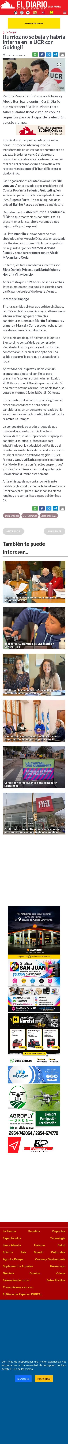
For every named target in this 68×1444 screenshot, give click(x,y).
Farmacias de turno (16, 1280)
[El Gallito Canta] (15, 12)
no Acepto (44, 1379)
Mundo (38, 1252)
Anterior (13, 531)
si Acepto (23, 1379)
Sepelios (34, 1231)
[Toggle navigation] (65, 12)
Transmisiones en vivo (18, 1287)
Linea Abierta (12, 1245)
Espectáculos (12, 1238)
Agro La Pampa (13, 1259)
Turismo (39, 1245)
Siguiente (54, 531)
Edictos (8, 1252)
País (23, 1252)
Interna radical (12, 515)
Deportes (58, 1231)
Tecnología (57, 1238)
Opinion (34, 1273)
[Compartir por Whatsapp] (35, 54)
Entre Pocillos (56, 1280)
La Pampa (9, 1231)
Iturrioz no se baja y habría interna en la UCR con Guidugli (34, 41)
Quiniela (8, 1273)
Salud (61, 1245)
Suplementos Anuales (18, 1266)
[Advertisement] (34, 871)
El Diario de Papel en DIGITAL (22, 1294)
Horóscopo (57, 1266)
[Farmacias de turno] (28, 12)
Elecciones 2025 (48, 515)
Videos (60, 1273)
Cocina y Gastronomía (50, 1259)
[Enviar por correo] (62, 54)
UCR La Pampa (30, 515)
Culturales (58, 1252)
